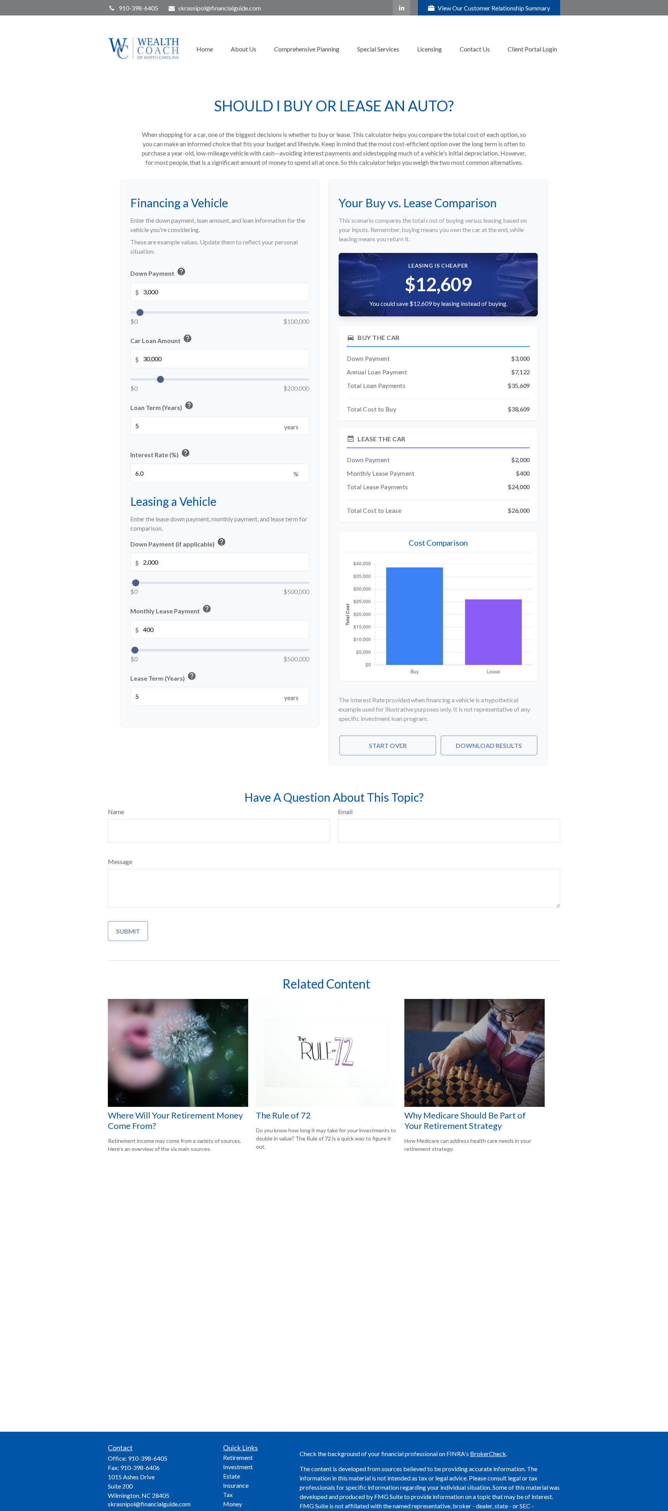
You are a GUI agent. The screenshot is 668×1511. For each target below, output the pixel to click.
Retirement (238, 1457)
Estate (231, 1476)
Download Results (489, 745)
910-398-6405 (138, 8)
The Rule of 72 (283, 1115)
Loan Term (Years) (162, 406)
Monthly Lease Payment (170, 609)
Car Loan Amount (161, 339)
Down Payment (158, 271)
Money (232, 1504)
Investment (238, 1466)
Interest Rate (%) (160, 453)
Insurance (236, 1485)
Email (345, 811)
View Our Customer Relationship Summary (494, 8)
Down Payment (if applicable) (178, 542)
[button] (204, 48)
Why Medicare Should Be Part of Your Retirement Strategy (465, 1120)
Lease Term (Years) (163, 676)
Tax (228, 1494)
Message (120, 861)
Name (116, 811)
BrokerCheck (488, 1453)
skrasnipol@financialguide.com (219, 8)
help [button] (181, 271)
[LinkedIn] (401, 7)
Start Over (388, 745)
